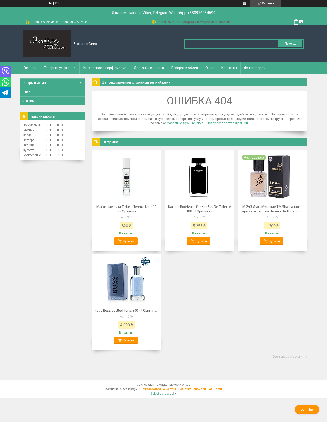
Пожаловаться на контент (158, 389)
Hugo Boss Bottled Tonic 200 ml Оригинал (126, 310)
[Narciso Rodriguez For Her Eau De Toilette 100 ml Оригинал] (199, 177)
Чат (311, 409)
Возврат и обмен (184, 68)
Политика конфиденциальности (200, 389)
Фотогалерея (254, 68)
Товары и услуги (56, 68)
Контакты (229, 68)
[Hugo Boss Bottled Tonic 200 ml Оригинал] (126, 280)
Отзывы (28, 101)
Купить (128, 241)
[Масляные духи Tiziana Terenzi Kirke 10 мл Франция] (126, 177)
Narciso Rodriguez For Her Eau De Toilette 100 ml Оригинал (199, 208)
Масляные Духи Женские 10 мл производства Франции (207, 123)
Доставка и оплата (149, 68)
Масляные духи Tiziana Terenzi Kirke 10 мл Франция (126, 208)
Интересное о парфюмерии (104, 68)
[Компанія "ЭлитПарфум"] (47, 44)
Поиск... (290, 43)
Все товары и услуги (287, 356)
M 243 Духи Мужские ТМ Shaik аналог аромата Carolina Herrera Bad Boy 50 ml (272, 208)
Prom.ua (184, 384)
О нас (209, 68)
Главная (30, 68)
